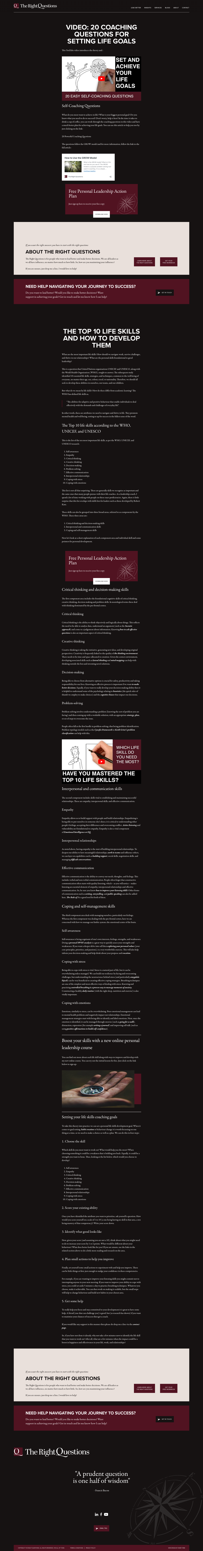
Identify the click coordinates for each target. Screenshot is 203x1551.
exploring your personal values (120, 946)
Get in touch (167, 293)
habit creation (87, 1129)
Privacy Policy (91, 1548)
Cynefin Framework (103, 729)
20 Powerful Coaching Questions (76, 136)
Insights (147, 8)
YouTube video (72, 50)
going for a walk (127, 1021)
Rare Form (181, 1548)
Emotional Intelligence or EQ (77, 832)
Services (158, 8)
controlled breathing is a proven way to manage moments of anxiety (101, 987)
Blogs (167, 8)
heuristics (117, 691)
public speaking (114, 894)
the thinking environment (126, 653)
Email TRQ (103, 1528)
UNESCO (125, 369)
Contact (185, 8)
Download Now (101, 214)
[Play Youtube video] (101, 78)
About (176, 8)
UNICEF (112, 369)
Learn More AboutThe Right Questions (144, 262)
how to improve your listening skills (111, 890)
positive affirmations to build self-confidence (87, 1028)
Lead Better (136, 8)
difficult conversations (81, 859)
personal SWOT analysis (80, 942)
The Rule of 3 (73, 897)
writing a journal (101, 1025)
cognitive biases (107, 694)
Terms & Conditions (76, 1548)
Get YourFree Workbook (169, 262)
